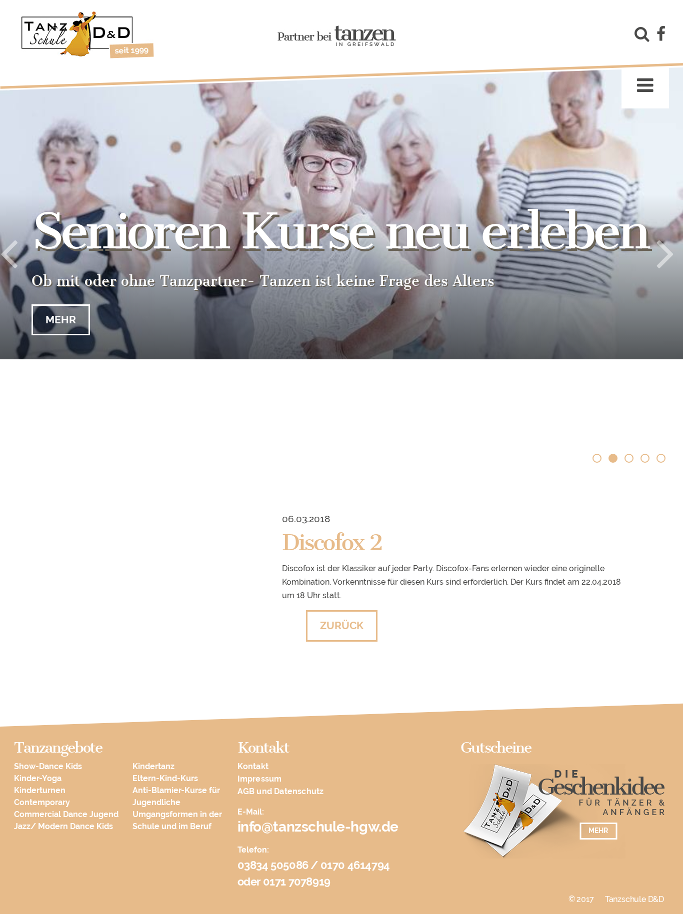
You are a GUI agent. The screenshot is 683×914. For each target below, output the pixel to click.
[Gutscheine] (563, 816)
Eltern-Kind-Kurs (165, 778)
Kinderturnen (40, 790)
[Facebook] (661, 35)
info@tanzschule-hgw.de (318, 827)
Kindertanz (153, 766)
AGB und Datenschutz (281, 791)
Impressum (260, 779)
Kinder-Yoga (38, 778)
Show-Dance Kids (48, 766)
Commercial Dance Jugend (66, 814)
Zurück (342, 625)
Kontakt (253, 766)
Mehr (61, 319)
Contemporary (42, 802)
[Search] (640, 35)
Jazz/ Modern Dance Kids (63, 826)
